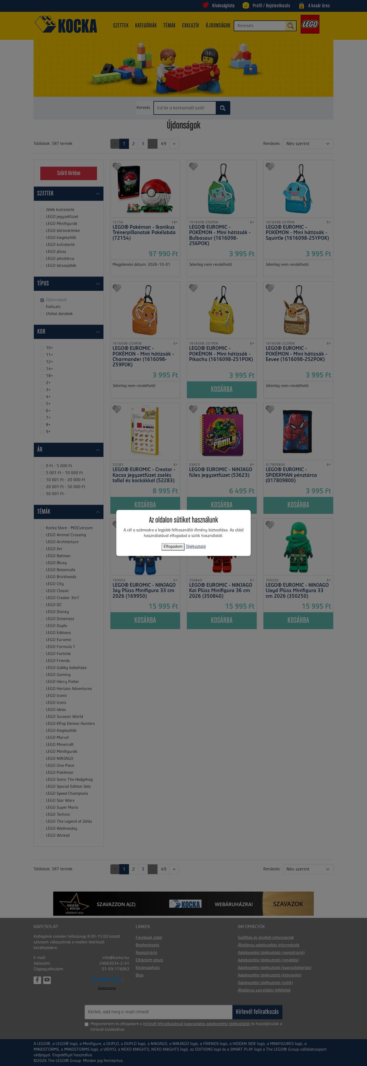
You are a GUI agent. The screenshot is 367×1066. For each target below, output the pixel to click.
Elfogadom (173, 547)
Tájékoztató (196, 547)
